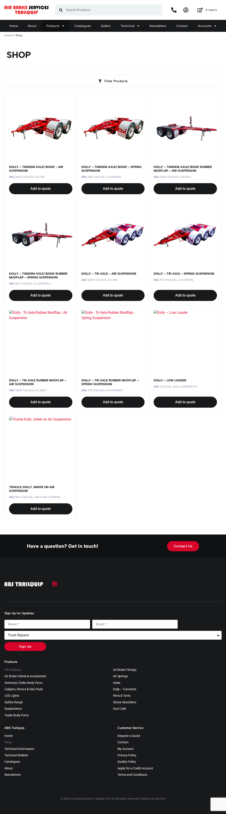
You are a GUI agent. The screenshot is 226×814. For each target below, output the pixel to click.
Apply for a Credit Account (135, 768)
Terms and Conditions (132, 774)
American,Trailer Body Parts (23, 683)
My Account (125, 749)
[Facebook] (54, 584)
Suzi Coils (119, 708)
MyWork (160, 798)
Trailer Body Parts (16, 715)
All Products (12, 669)
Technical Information (19, 749)
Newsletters (157, 26)
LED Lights (11, 695)
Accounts (204, 26)
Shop (7, 742)
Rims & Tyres (121, 695)
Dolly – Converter (124, 689)
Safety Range (13, 702)
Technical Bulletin (16, 755)
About (32, 26)
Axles (116, 683)
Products (52, 26)
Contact (182, 26)
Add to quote (40, 188)
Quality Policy (126, 761)
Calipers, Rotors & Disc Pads (23, 689)
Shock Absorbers (124, 702)
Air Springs (120, 676)
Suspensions (13, 708)
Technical (127, 26)
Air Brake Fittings (124, 669)
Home (13, 26)
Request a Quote (128, 736)
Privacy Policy (126, 755)
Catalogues (82, 26)
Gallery (106, 26)
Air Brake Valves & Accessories (25, 676)
